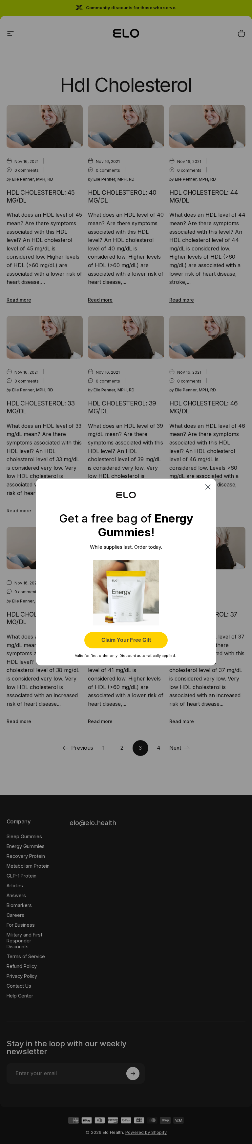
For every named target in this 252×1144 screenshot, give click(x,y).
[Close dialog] (208, 487)
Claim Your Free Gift (126, 640)
